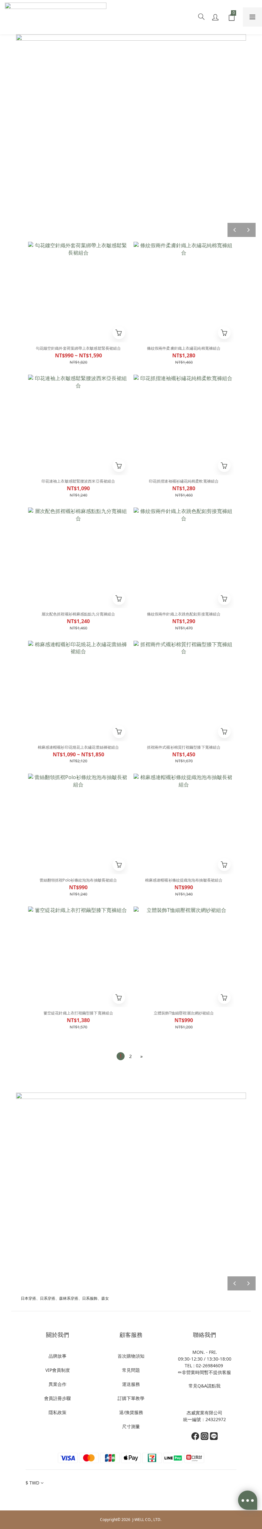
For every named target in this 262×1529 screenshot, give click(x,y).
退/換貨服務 (131, 1412)
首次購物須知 (131, 1356)
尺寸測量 (131, 1426)
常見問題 (131, 1370)
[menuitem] (121, 1056)
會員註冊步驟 (57, 1398)
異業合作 (57, 1384)
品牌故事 (57, 1356)
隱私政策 (57, 1412)
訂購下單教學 (131, 1398)
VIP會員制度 (57, 1370)
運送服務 (131, 1384)
